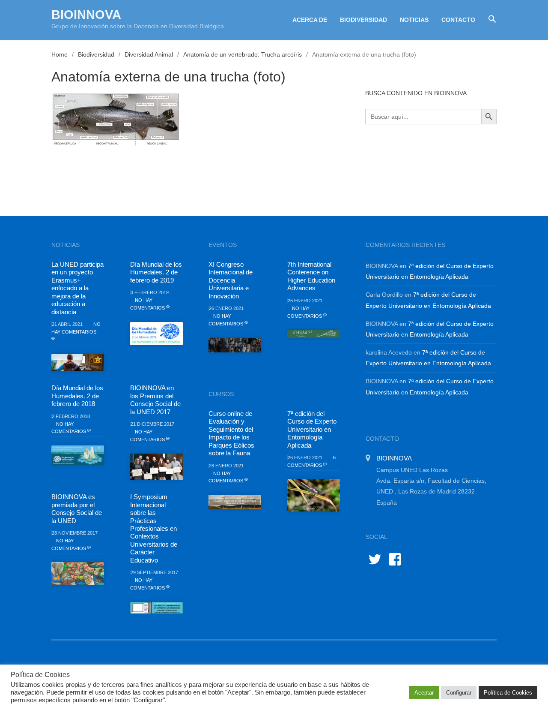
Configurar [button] (458, 692)
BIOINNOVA (86, 14)
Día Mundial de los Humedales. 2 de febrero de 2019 (156, 272)
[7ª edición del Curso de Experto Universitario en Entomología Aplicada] (313, 495)
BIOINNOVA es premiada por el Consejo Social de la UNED (76, 508)
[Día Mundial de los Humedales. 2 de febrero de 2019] (156, 333)
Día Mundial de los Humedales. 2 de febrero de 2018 (77, 395)
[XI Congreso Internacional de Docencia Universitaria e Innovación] (234, 345)
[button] (489, 19)
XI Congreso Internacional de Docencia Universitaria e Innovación (230, 280)
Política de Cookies (508, 692)
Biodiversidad (363, 19)
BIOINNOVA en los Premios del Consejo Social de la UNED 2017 (155, 399)
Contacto (458, 19)
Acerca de (309, 19)
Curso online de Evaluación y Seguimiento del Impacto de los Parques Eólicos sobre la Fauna (231, 433)
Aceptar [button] (424, 692)
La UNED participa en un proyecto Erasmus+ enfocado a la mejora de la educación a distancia (77, 288)
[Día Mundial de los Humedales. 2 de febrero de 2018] (77, 455)
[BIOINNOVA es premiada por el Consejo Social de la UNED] (77, 573)
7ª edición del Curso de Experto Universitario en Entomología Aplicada (312, 429)
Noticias (414, 19)
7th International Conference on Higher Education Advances (311, 276)
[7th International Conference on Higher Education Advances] (313, 334)
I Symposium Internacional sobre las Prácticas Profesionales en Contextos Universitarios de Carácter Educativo (153, 528)
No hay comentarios (76, 328)
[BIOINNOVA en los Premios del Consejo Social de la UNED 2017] (156, 467)
